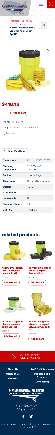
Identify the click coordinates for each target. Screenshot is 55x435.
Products (14, 21)
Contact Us (13, 374)
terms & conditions (9, 424)
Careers (13, 378)
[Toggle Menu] (41, 4)
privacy (23, 424)
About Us (13, 369)
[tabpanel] (27, 186)
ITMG (34, 427)
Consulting (42, 381)
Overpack (11, 133)
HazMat (22, 24)
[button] (48, 49)
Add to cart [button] (10, 282)
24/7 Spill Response (42, 369)
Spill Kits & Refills (30, 127)
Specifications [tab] (16, 151)
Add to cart (19, 112)
